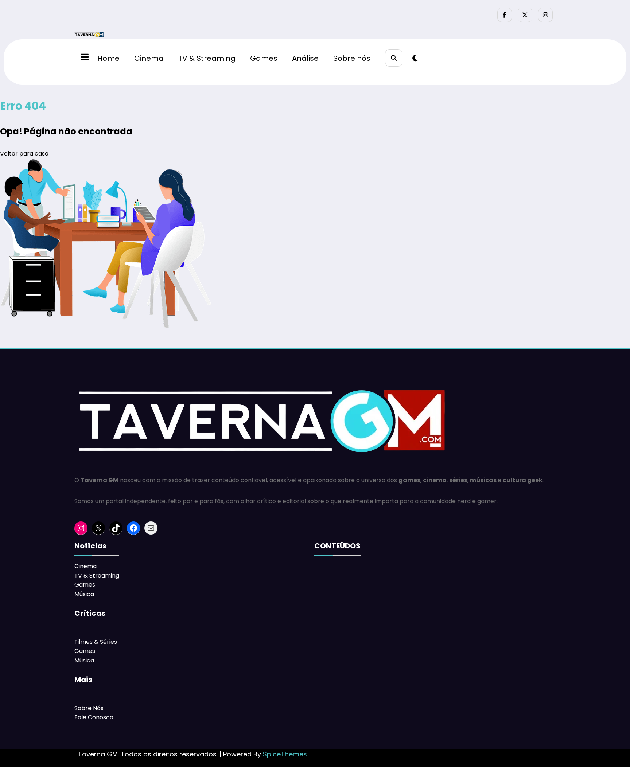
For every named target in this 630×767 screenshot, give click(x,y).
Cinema (149, 58)
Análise (305, 58)
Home (108, 58)
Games (263, 58)
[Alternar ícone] (84, 57)
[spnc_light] (415, 58)
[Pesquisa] (393, 58)
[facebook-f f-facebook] (504, 15)
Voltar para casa (24, 153)
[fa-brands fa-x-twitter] (525, 15)
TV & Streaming (207, 58)
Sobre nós (351, 58)
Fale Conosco (93, 717)
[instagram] (545, 15)
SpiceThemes (285, 754)
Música (84, 594)
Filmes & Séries (95, 642)
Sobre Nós (89, 708)
